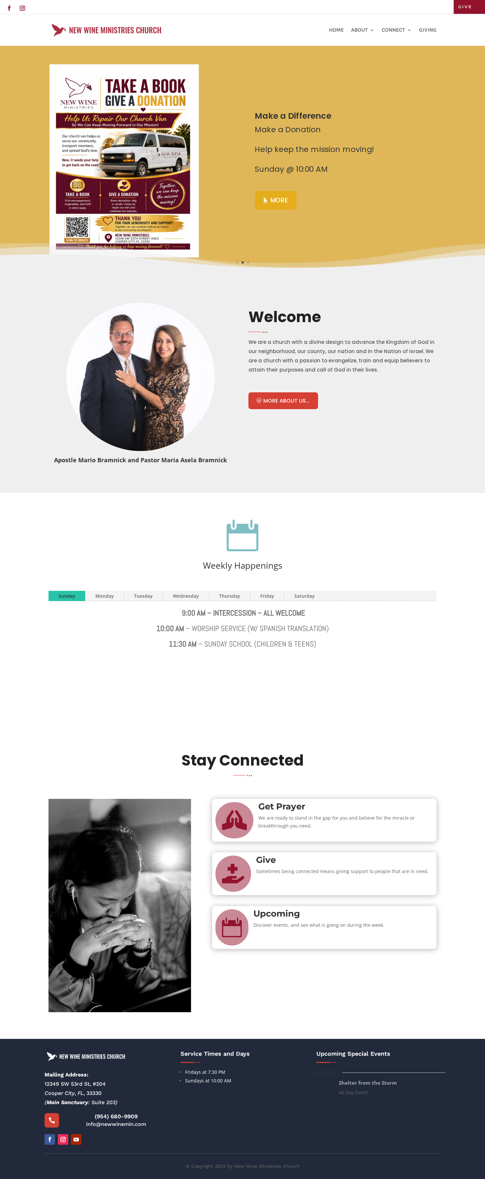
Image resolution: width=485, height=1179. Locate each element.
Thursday (229, 596)
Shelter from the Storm (368, 1082)
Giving (427, 30)
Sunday (66, 596)
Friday (267, 596)
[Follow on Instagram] (22, 8)
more (279, 200)
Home (336, 30)
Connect (393, 30)
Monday (104, 596)
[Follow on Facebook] (9, 8)
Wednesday (186, 596)
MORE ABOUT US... (286, 401)
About (359, 30)
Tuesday (143, 596)
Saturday (304, 596)
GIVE (465, 6)
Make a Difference (293, 116)
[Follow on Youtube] (76, 1139)
